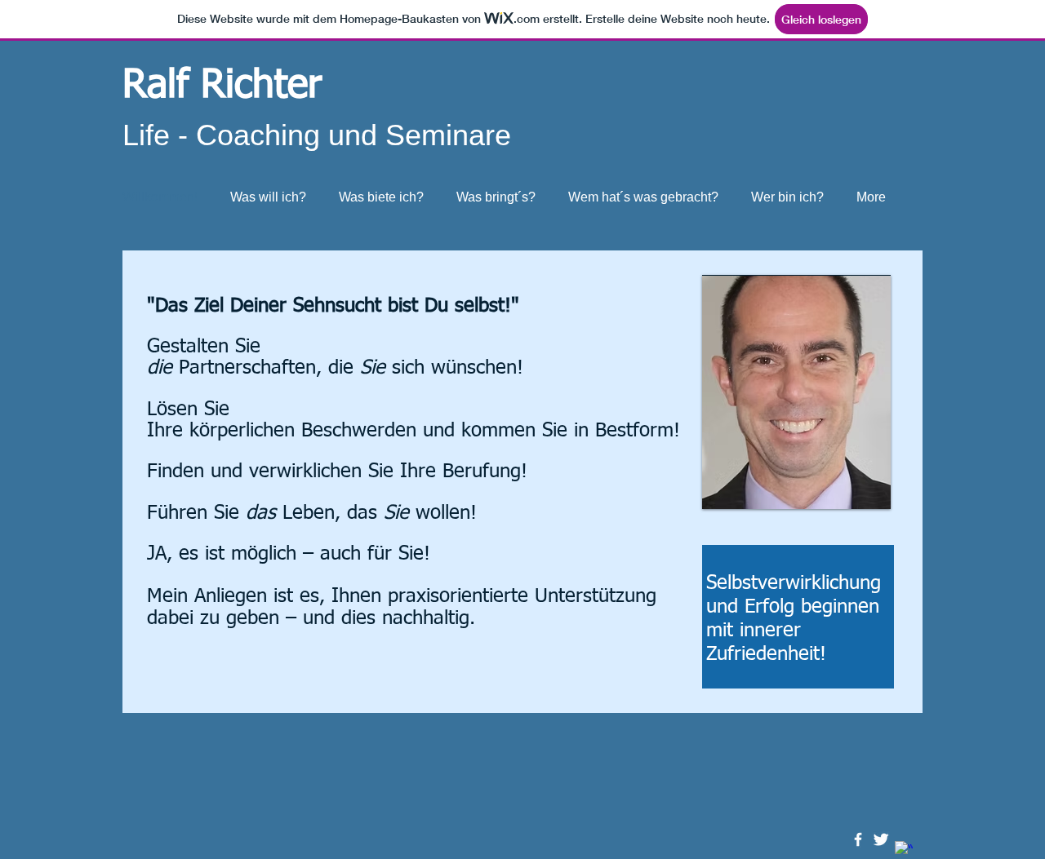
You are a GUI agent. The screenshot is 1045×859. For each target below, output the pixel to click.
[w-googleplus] (904, 850)
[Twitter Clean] (881, 839)
